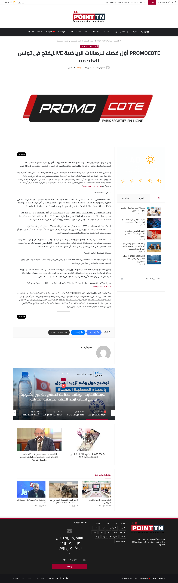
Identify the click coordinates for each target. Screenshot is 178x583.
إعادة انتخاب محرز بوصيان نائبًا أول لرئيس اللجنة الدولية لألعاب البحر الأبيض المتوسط (133, 246)
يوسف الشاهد (120, 541)
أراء (71, 31)
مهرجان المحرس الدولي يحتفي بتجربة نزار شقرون (133, 209)
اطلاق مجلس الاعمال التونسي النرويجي (99, 501)
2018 (123, 523)
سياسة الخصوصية (39, 578)
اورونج (115, 532)
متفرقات (63, 31)
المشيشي (104, 527)
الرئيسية (144, 31)
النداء (95, 527)
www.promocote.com (92, 186)
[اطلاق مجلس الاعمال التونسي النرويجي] (96, 489)
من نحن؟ (51, 578)
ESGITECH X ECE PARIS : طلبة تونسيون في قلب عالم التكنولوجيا (133, 258)
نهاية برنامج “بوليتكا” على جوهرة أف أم (31, 501)
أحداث (110, 40)
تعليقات (125, 198)
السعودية (107, 523)
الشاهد (98, 523)
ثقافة (78, 31)
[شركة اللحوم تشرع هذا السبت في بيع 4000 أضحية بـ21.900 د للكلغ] (63, 489)
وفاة (97, 536)
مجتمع (87, 31)
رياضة (114, 31)
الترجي (115, 523)
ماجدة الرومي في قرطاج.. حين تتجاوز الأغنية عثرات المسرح (133, 221)
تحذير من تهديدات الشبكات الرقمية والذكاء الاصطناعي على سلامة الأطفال (64, 394)
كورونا (105, 536)
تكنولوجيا (96, 31)
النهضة (122, 532)
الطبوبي (122, 527)
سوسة (123, 536)
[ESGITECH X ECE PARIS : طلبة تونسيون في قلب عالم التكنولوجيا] (154, 259)
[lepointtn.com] (89, 16)
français (16, 578)
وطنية (135, 31)
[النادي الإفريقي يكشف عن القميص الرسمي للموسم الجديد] (154, 234)
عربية (22, 578)
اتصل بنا (28, 578)
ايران (108, 532)
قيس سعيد (113, 536)
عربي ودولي (124, 31)
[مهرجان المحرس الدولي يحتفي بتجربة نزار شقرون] (154, 211)
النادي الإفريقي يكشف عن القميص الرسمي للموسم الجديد (125, 2)
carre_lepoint (100, 67)
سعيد (94, 532)
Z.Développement (157, 578)
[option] (64, 394)
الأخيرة (157, 198)
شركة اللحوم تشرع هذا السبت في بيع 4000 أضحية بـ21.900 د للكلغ (64, 501)
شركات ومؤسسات (86, 46)
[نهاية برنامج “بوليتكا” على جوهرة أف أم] (31, 489)
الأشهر (141, 198)
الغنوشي (113, 527)
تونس (101, 532)
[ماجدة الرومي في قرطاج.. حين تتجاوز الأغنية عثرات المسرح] (154, 223)
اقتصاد (106, 31)
